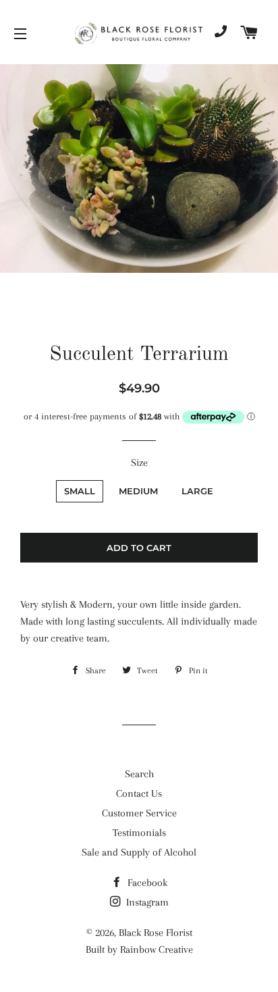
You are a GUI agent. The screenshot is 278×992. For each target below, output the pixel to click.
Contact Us (139, 793)
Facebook (146, 883)
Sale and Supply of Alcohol (139, 852)
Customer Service (139, 813)
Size (139, 462)
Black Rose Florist (155, 932)
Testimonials (139, 833)
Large (197, 491)
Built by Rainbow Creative (139, 949)
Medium (138, 491)
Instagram (146, 902)
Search (139, 774)
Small (79, 491)
